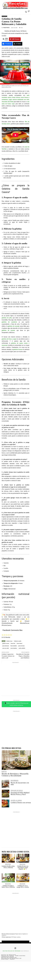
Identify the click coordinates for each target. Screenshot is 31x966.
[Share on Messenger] (28, 963)
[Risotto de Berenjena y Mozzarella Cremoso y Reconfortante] (16, 760)
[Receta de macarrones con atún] (5, 783)
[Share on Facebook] (3, 963)
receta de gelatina (14, 648)
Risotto (4, 771)
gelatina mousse (18, 349)
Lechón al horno (16, 800)
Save (15, 71)
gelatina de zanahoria (9, 322)
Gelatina (4, 16)
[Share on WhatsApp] (22, 963)
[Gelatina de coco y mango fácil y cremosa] (22, 877)
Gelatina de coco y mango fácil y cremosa (23, 886)
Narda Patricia (6, 27)
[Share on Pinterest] (15, 963)
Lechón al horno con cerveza (21, 802)
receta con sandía (5, 648)
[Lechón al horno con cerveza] (5, 803)
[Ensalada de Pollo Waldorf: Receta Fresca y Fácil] (5, 793)
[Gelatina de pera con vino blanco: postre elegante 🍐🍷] (22, 858)
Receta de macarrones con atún (20, 783)
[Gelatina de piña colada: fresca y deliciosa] (8, 858)
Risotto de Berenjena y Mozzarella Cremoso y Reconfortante (15, 775)
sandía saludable (22, 648)
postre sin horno (21, 645)
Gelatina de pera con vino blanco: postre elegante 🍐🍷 (22, 867)
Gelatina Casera (9, 641)
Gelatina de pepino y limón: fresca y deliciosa (8, 886)
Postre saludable (14, 645)
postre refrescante (5, 645)
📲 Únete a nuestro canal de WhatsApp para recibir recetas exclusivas (16, 704)
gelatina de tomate (8, 330)
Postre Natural (19, 643)
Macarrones (14, 780)
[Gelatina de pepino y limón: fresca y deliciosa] (8, 877)
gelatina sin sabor (5, 643)
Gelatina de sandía (17, 641)
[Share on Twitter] (9, 963)
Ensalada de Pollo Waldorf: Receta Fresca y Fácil (20, 793)
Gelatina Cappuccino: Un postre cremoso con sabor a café (8, 656)
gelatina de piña (7, 317)
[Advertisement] (15, 679)
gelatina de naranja (13, 326)
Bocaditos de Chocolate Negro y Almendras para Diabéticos (22, 656)
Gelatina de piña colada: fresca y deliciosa (8, 866)
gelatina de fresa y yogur (9, 339)
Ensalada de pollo (17, 790)
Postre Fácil (13, 643)
